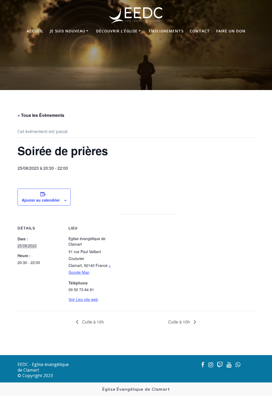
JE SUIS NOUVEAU (67, 30)
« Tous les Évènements (41, 115)
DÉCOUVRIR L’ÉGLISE (117, 30)
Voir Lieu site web (83, 299)
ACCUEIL (35, 30)
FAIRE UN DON (230, 30)
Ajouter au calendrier (41, 200)
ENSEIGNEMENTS (166, 30)
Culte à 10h (92, 322)
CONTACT (200, 30)
